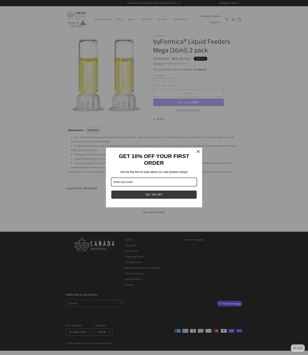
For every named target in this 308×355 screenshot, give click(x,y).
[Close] (198, 151)
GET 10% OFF (154, 194)
